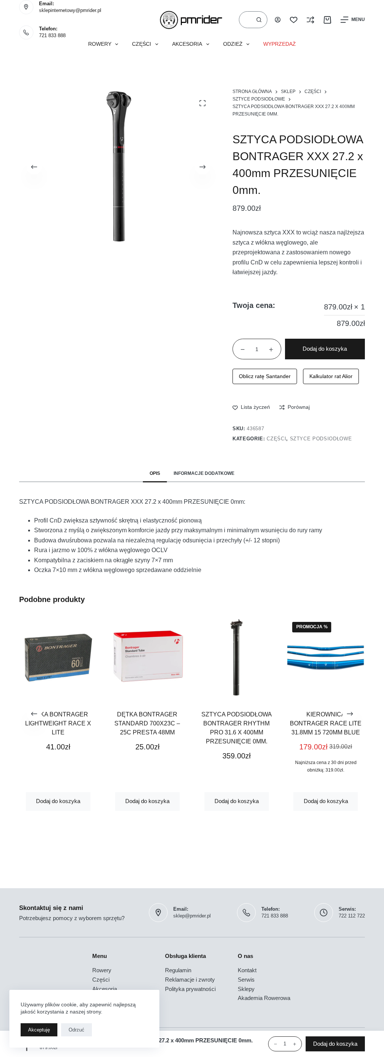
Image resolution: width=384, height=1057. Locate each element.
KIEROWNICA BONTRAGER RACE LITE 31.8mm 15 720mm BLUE (326, 723)
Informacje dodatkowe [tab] (204, 473)
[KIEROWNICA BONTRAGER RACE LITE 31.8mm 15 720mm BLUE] (326, 657)
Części (141, 44)
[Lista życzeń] (293, 20)
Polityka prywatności (190, 989)
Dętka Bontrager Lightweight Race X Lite (58, 723)
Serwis (246, 979)
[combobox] (245, 19)
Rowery (99, 44)
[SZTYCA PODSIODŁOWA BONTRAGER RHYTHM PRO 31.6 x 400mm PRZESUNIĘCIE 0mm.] (237, 657)
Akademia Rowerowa (264, 998)
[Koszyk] (327, 20)
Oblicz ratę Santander (265, 376)
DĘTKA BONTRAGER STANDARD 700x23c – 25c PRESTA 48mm (147, 723)
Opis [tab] (155, 473)
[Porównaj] (310, 20)
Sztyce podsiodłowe (321, 438)
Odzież (233, 44)
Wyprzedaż (279, 44)
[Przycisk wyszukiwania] (259, 20)
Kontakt (247, 970)
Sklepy (246, 989)
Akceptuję (39, 1030)
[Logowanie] (277, 20)
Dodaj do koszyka (325, 348)
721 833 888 (52, 35)
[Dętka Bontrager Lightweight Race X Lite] (58, 657)
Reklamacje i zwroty (190, 979)
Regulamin (178, 970)
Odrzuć (76, 1030)
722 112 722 (352, 916)
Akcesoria (187, 44)
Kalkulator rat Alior (330, 376)
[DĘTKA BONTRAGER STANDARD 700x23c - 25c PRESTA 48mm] (147, 657)
